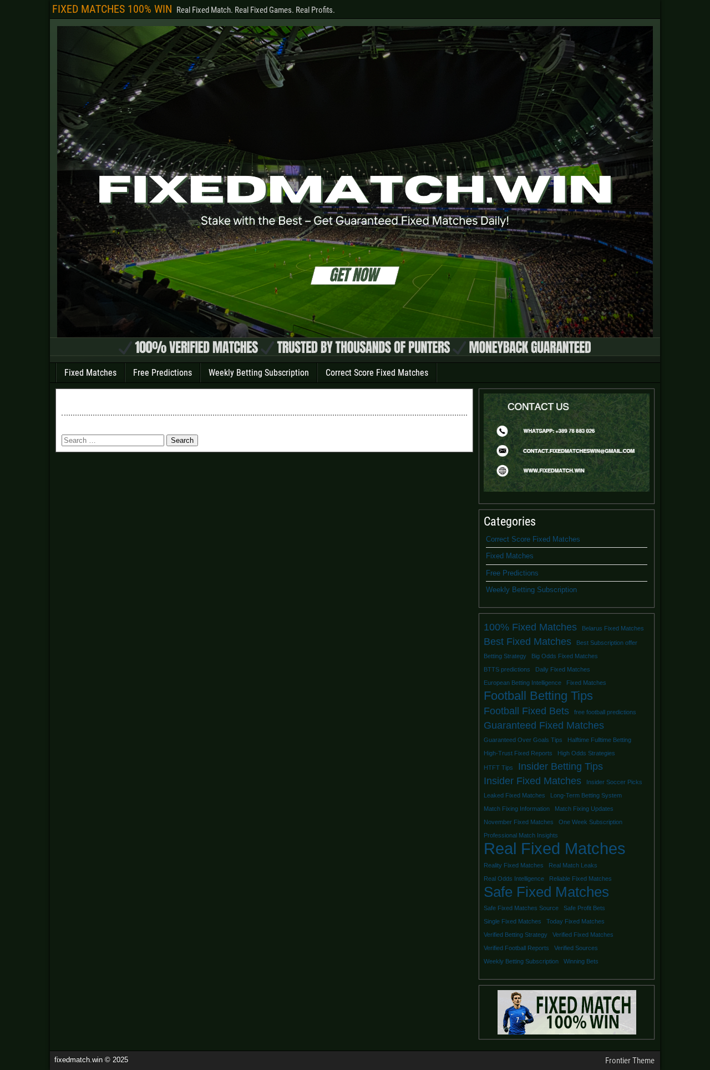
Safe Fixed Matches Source (521, 908)
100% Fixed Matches (530, 627)
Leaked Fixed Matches (514, 795)
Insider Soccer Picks (614, 782)
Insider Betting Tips (560, 766)
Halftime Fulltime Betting (599, 739)
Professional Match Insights (521, 835)
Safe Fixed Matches (546, 892)
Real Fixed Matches (555, 848)
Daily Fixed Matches (562, 669)
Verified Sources (576, 948)
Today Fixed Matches (575, 921)
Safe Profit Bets (584, 908)
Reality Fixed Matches (514, 865)
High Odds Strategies (586, 753)
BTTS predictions (507, 669)
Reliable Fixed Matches (580, 878)
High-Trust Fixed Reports (518, 753)
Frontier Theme (630, 1061)
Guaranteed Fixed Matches (544, 725)
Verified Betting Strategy (515, 934)
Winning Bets (581, 961)
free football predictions (605, 712)
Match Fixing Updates (584, 808)
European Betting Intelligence (522, 682)
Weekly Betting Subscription (259, 372)
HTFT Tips (498, 767)
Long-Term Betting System (586, 795)
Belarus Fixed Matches (613, 628)
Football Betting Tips (538, 696)
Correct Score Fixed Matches (377, 372)
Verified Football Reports (516, 948)
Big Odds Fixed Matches (564, 656)
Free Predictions (162, 372)
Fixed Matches (90, 372)
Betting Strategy (505, 656)
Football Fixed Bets (526, 710)
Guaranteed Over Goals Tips (523, 739)
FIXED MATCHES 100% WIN (112, 9)
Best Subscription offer (606, 642)
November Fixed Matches (519, 822)
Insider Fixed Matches (532, 780)
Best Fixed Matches (527, 641)
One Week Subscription (590, 822)
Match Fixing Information (517, 808)
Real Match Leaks (573, 865)
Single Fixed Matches (512, 921)
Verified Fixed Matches (582, 934)
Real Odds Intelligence (514, 878)
